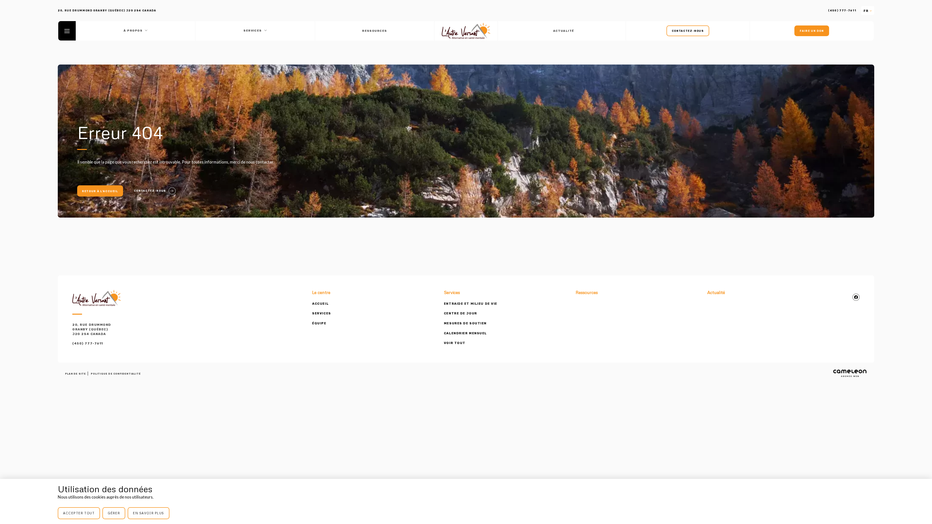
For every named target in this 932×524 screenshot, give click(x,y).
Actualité (716, 292)
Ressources (587, 292)
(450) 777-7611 (842, 10)
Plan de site (75, 373)
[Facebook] (856, 297)
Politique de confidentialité (116, 373)
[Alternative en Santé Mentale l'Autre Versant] (466, 31)
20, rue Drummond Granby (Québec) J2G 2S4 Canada (91, 329)
